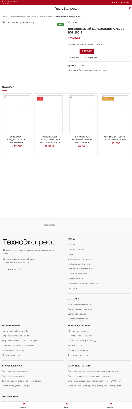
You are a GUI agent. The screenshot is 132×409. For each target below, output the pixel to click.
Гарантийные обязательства (81, 269)
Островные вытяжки (78, 319)
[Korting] (82, 225)
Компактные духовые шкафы (16, 386)
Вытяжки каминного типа (80, 309)
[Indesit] (114, 225)
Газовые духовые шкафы (13, 376)
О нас (70, 254)
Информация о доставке (79, 259)
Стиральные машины (78, 350)
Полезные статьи (76, 250)
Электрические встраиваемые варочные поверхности (93, 371)
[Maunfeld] (50, 225)
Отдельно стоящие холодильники (18, 345)
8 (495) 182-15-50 (121, 2)
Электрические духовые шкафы (17, 371)
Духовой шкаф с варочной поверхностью (21, 381)
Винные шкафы (75, 345)
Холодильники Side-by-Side (15, 331)
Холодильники (45, 17)
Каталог (72, 245)
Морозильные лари (11, 355)
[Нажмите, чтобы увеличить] (6, 20)
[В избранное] (25, 100)
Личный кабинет (76, 278)
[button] (25, 106)
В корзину (87, 51)
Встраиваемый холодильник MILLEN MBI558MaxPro (17, 140)
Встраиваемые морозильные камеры (19, 341)
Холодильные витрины (13, 350)
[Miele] (17, 225)
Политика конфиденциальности (83, 283)
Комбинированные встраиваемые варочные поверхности (95, 386)
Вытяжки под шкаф (77, 314)
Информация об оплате (79, 264)
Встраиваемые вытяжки (79, 304)
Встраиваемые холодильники (68, 17)
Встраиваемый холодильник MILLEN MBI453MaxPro (82, 140)
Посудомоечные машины (80, 336)
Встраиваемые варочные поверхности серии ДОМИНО (94, 381)
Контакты (72, 288)
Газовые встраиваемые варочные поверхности (90, 376)
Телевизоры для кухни (78, 355)
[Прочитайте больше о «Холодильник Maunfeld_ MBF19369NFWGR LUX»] (123, 106)
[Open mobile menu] (3, 8)
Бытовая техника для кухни (23, 17)
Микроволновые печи (78, 331)
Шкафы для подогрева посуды (82, 341)
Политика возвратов (77, 274)
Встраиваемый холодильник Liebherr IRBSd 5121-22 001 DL (49, 140)
